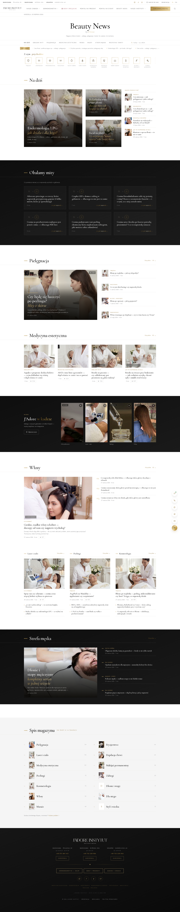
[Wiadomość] (174, 514)
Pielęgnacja (51, 43)
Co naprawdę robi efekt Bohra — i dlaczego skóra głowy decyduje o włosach (125, 479)
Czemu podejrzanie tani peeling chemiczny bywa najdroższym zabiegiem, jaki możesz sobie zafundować (89, 225)
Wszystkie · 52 (150, 467)
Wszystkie (60, 553)
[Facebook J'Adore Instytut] (142, 2)
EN (176, 2)
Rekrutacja (165, 2)
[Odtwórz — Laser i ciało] (105, 405)
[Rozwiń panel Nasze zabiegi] (39, 9)
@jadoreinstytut (32, 432)
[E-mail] (100, 878)
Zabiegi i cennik (114, 871)
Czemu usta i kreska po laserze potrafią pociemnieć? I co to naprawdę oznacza (134, 223)
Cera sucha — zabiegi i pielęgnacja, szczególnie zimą (129, 48)
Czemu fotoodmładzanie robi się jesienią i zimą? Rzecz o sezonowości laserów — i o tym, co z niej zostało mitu (134, 199)
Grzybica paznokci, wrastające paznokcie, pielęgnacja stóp (64, 48)
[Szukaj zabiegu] (174, 8)
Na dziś (27, 43)
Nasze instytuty (137, 9)
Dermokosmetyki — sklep (69, 871)
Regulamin (96, 899)
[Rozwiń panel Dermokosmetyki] (57, 9)
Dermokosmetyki (50, 9)
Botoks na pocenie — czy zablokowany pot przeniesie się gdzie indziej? (103, 375)
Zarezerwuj (62, 858)
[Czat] (174, 493)
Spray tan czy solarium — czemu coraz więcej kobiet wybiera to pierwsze (40, 594)
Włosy (89, 43)
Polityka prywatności (110, 899)
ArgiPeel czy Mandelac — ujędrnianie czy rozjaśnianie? (82, 594)
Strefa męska (100, 43)
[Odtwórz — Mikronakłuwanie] (80, 405)
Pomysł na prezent (88, 9)
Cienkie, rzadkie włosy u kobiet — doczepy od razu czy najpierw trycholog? (44, 526)
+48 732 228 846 (117, 854)
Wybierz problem (53, 815)
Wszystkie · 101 (150, 335)
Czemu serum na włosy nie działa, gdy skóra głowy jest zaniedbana (125, 498)
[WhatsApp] (174, 507)
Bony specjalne (70, 9)
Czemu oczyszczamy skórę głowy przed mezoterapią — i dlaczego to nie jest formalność (128, 489)
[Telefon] (174, 500)
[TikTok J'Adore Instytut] (138, 2)
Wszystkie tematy (116, 43)
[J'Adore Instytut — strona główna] (12, 8)
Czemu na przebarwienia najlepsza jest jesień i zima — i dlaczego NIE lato (44, 223)
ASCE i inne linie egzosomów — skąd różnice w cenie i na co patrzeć (73, 373)
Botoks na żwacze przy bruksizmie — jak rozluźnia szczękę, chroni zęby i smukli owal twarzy (139, 375)
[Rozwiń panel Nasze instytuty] (145, 9)
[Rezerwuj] (174, 528)
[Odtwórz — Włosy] (153, 405)
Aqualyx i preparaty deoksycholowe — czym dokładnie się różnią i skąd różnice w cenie (38, 375)
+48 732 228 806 (89, 854)
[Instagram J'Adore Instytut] (134, 2)
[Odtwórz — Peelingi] (129, 405)
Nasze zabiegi (32, 9)
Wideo (82, 43)
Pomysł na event (106, 9)
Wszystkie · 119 (150, 260)
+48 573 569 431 (62, 854)
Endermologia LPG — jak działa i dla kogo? (98, 48)
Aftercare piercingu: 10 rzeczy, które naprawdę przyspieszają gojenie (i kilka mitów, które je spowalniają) (44, 199)
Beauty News (122, 9)
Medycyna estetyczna (67, 43)
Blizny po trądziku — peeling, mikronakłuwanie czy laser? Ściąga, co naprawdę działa (135, 594)
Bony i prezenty (93, 871)
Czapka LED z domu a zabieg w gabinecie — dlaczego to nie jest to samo (89, 197)
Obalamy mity (38, 43)
